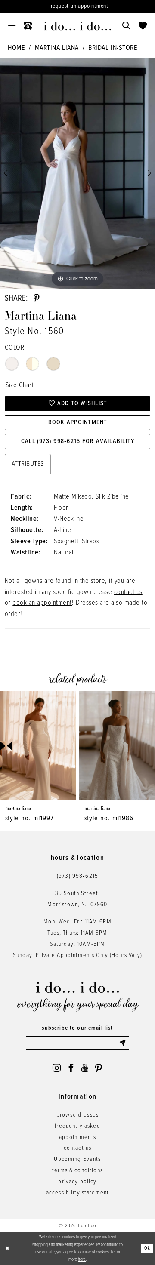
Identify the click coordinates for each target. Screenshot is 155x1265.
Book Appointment (78, 423)
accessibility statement (77, 1193)
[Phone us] (28, 25)
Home (16, 47)
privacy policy (77, 1182)
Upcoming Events (77, 1159)
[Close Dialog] (7, 1249)
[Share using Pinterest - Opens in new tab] (37, 298)
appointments (77, 1137)
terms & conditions (77, 1171)
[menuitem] (12, 25)
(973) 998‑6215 (77, 876)
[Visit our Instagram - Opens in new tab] (57, 1068)
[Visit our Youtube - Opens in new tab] (84, 1068)
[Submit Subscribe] (123, 1042)
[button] (12, 25)
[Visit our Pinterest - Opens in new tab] (98, 1068)
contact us (128, 592)
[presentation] (39, 745)
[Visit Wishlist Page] (142, 25)
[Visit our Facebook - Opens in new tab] (71, 1068)
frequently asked (77, 1126)
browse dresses (77, 1115)
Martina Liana (57, 47)
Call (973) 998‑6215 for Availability (78, 441)
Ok (147, 1248)
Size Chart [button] (20, 385)
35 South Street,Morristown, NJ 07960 (77, 899)
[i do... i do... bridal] (77, 26)
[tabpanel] (77, 173)
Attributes (28, 463)
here (82, 1259)
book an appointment (42, 602)
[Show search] (126, 25)
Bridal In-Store (112, 47)
